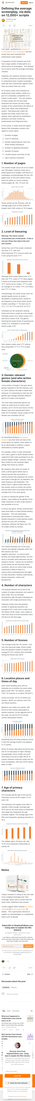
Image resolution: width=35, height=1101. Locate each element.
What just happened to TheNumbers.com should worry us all (11, 1018)
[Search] (32, 1011)
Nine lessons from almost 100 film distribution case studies (11, 1036)
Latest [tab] (8, 1011)
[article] (17, 1023)
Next (28, 974)
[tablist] (9, 987)
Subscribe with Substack (18, 1083)
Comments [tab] (6, 987)
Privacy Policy (23, 1091)
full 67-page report (18, 909)
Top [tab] (4, 1011)
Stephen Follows (11, 19)
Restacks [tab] (14, 987)
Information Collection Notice (21, 952)
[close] (29, 1043)
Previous (7, 974)
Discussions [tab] (15, 1011)
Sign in (31, 2)
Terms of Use (26, 950)
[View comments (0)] (10, 25)
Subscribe (24, 2)
